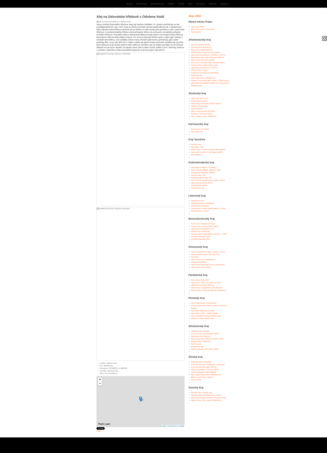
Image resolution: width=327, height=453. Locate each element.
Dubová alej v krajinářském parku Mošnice (206, 288)
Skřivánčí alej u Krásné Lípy (201, 393)
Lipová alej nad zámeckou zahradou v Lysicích (208, 55)
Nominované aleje (157, 4)
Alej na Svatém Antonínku (200, 45)
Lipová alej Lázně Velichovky (201, 183)
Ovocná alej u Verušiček (200, 129)
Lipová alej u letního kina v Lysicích (204, 68)
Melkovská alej (196, 75)
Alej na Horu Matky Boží (200, 280)
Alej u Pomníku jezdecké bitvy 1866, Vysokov (208, 180)
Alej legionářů (196, 32)
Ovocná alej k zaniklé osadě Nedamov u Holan (208, 208)
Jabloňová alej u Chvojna (200, 331)
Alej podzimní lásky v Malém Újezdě (204, 313)
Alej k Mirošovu (196, 155)
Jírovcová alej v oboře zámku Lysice (204, 65)
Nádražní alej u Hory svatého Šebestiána (206, 400)
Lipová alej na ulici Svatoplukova (203, 260)
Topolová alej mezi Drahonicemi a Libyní (206, 395)
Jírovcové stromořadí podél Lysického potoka (208, 63)
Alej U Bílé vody (197, 132)
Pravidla (181, 4)
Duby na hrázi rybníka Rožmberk (203, 111)
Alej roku (129, 4)
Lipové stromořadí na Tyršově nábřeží (205, 370)
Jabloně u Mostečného (199, 106)
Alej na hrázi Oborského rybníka (203, 60)
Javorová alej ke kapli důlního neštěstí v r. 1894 (208, 234)
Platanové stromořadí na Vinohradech (205, 73)
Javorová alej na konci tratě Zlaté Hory (205, 254)
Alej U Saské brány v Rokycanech (203, 303)
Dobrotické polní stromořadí (201, 362)
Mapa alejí (213, 4)
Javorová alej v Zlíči (198, 175)
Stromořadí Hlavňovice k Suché (202, 311)
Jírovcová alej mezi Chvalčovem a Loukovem (208, 364)
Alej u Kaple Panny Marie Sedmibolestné (206, 375)
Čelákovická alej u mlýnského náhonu (205, 349)
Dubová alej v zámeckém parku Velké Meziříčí (208, 150)
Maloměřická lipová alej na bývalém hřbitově (207, 57)
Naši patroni (200, 4)
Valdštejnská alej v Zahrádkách (202, 203)
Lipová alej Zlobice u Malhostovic (203, 78)
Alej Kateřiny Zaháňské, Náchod (203, 173)
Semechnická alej (197, 188)
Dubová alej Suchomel (199, 101)
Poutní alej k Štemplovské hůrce (203, 224)
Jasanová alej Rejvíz (198, 262)
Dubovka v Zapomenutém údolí (202, 318)
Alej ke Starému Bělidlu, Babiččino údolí (206, 170)
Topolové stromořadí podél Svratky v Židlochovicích (210, 80)
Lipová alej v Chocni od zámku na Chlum (206, 283)
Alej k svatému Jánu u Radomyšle (203, 116)
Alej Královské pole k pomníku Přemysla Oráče (208, 398)
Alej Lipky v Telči (197, 147)
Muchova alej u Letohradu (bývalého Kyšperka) (208, 290)
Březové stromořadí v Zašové (202, 377)
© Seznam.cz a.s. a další (175, 426)
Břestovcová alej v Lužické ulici (202, 29)
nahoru (98, 431)
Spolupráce (224, 4)
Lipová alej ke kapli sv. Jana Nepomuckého (207, 152)
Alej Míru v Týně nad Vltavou (202, 114)
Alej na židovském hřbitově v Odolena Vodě (207, 339)
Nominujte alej (141, 4)
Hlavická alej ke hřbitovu (200, 206)
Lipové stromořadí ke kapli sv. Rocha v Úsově (208, 252)
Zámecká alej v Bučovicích (201, 47)
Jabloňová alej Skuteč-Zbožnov (202, 285)
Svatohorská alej (197, 346)
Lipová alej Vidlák (197, 27)
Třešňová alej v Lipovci (199, 70)
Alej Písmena (196, 344)
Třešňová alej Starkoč (199, 185)
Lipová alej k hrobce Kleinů (201, 267)
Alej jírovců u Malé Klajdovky (202, 50)
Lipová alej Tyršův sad (199, 98)
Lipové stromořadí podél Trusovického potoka (208, 265)
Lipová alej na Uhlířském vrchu (202, 229)
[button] (140, 399)
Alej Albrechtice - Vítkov (200, 211)
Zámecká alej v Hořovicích (201, 341)
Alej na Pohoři (196, 380)
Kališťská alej (196, 144)
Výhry (190, 4)
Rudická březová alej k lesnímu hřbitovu (206, 52)
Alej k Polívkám (197, 109)
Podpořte (171, 4)
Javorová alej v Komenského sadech (204, 226)
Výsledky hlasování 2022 (200, 239)
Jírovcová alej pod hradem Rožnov (204, 367)
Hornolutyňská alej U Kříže (201, 236)
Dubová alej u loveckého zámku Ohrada (205, 103)
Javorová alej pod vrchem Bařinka (203, 372)
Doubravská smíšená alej (200, 231)
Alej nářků (194, 257)
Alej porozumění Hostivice (200, 336)
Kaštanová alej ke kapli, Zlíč (201, 178)
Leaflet (163, 426)
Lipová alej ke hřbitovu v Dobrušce (204, 167)
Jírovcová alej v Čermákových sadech (205, 334)
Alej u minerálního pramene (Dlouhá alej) (206, 316)
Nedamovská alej (197, 201)
